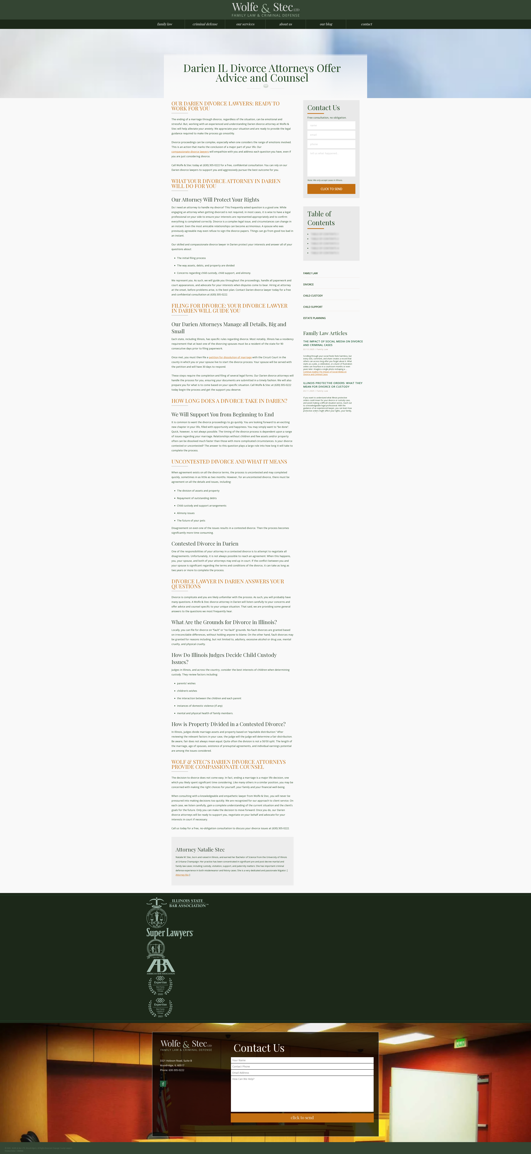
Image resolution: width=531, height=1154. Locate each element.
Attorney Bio (182, 874)
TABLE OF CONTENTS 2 (325, 238)
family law (164, 24)
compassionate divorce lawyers (190, 151)
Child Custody (313, 295)
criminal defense (204, 24)
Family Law (310, 273)
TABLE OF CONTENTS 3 (325, 243)
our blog (326, 24)
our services (245, 24)
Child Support (313, 306)
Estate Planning (314, 318)
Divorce (308, 284)
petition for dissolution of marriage (230, 357)
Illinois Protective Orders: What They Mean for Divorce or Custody (332, 384)
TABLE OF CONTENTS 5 (325, 253)
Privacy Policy (10, 1150)
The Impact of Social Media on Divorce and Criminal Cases (333, 343)
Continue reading (325, 373)
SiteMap (20, 1150)
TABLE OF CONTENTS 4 (325, 248)
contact (366, 24)
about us (285, 24)
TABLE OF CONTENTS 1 (325, 234)
